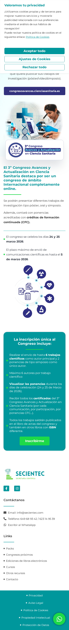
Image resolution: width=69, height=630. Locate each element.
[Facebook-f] (6, 488)
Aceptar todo (34, 51)
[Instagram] (17, 488)
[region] (34, 36)
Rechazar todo (34, 67)
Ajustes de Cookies (34, 59)
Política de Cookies (37, 37)
